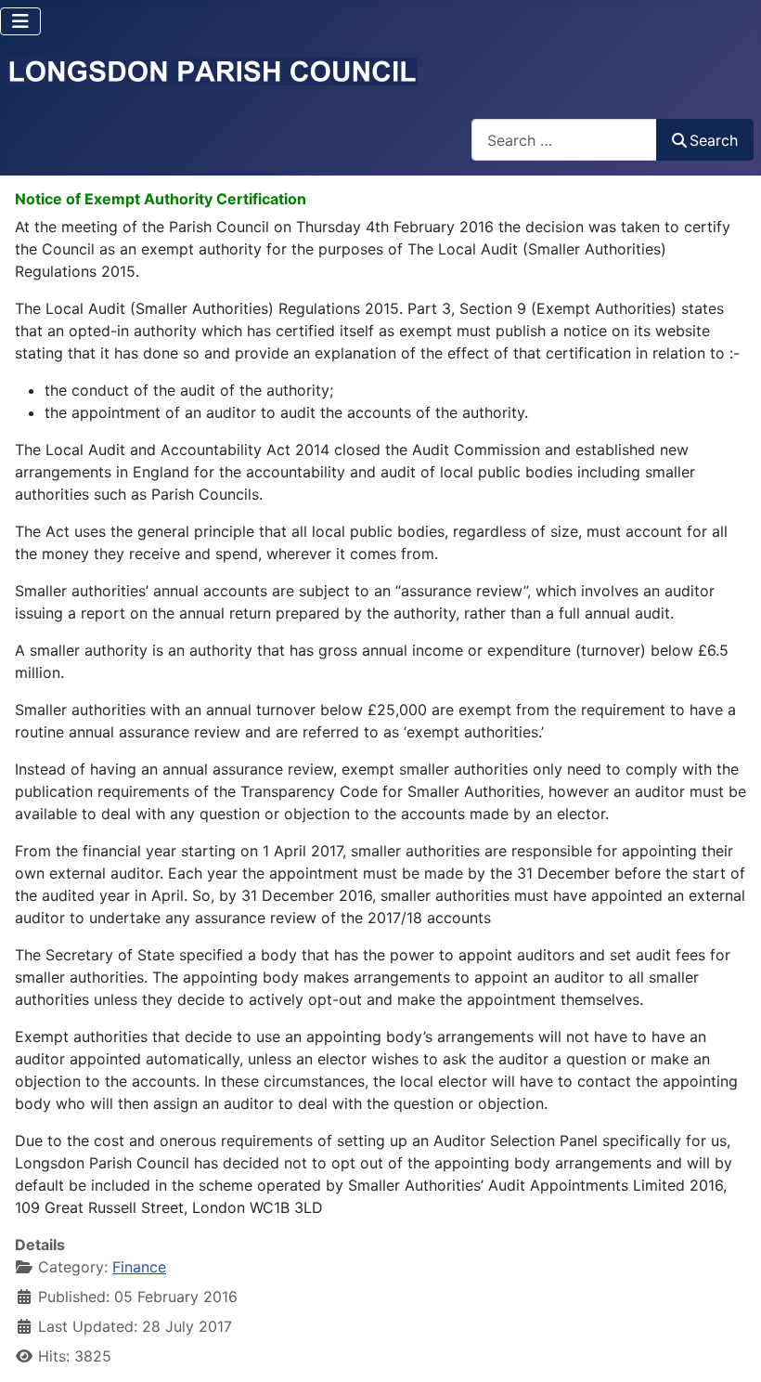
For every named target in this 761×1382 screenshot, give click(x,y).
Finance (139, 1267)
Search (714, 140)
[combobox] (564, 140)
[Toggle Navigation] (20, 21)
